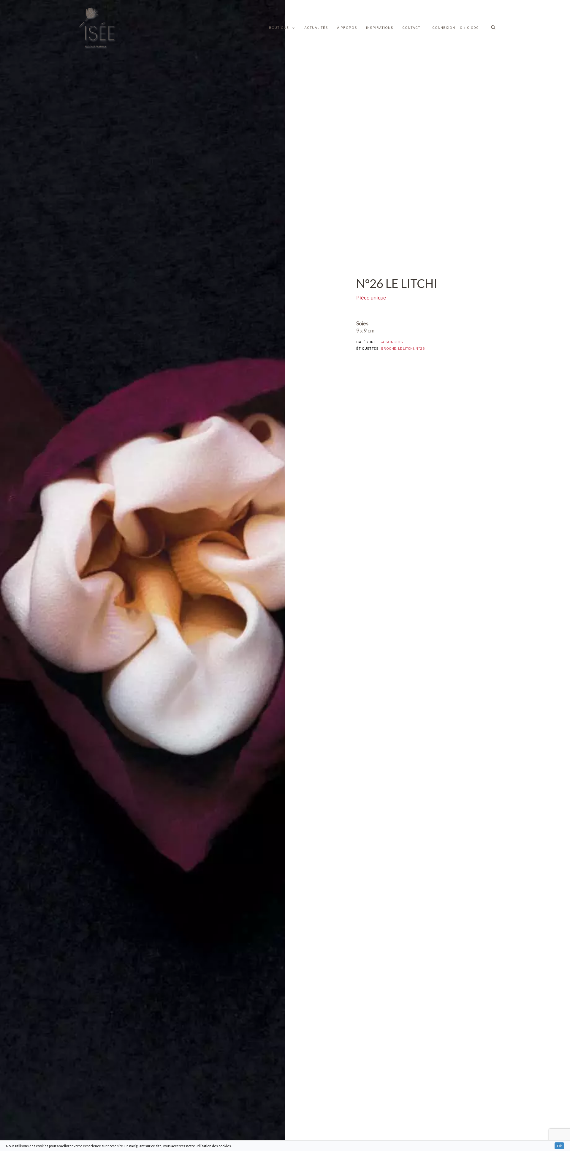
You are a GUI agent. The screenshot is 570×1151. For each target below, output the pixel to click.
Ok (559, 1146)
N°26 (420, 348)
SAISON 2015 (391, 342)
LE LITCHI (406, 348)
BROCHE (388, 348)
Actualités (316, 28)
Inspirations (379, 28)
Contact (411, 28)
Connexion (443, 28)
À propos (347, 28)
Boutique (279, 28)
